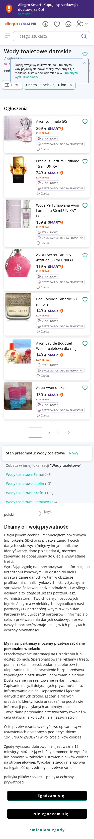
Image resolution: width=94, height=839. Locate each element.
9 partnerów (53, 614)
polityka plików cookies (23, 776)
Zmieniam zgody (47, 829)
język (48, 511)
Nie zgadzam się (51, 813)
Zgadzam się (51, 795)
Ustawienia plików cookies (66, 757)
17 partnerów (33, 609)
